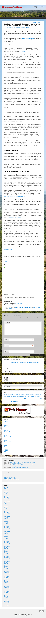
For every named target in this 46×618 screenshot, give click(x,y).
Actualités (17, 307)
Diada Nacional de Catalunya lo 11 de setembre (12, 474)
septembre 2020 (7, 576)
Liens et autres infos (8, 436)
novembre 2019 (7, 588)
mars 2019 (6, 598)
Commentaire (7, 322)
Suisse (28, 401)
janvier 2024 (6, 526)
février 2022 (6, 555)
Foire (7, 396)
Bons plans (21, 307)
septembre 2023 (7, 531)
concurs (28, 394)
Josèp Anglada (32, 396)
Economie (6, 430)
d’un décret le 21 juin (23, 51)
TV (32, 401)
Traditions (6, 450)
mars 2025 (6, 508)
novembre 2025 (7, 498)
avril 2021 (6, 567)
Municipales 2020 (7, 441)
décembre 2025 (7, 497)
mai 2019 (6, 596)
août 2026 (6, 487)
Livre (5, 437)
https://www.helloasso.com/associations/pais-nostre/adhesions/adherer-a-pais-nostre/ (23, 362)
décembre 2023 (7, 527)
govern (19, 396)
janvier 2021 (6, 571)
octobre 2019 (6, 590)
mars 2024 (6, 523)
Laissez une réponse (25, 27)
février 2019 (6, 600)
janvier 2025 (6, 511)
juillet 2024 (6, 518)
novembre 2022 (7, 543)
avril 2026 (6, 492)
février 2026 (6, 494)
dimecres (37, 394)
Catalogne (22, 394)
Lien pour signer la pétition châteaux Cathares (20, 467)
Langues (5, 435)
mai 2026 (6, 491)
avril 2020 (6, 582)
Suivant (40, 22)
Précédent (35, 22)
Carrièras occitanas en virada (9, 477)
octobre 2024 (6, 514)
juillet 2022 (6, 548)
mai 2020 (6, 581)
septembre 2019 (7, 591)
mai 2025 (6, 506)
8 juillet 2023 (5, 394)
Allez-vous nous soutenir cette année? (14, 217)
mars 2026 (6, 493)
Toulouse (30, 401)
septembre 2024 (7, 516)
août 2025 (6, 502)
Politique (30, 307)
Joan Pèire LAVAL (16, 27)
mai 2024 (6, 521)
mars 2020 (6, 583)
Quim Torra (19, 401)
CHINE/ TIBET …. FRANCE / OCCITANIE (11, 479)
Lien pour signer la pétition (16, 463)
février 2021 (6, 570)
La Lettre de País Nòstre (8, 434)
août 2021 (6, 562)
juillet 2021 (6, 563)
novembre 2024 (7, 513)
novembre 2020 (7, 573)
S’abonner (6, 261)
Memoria (5, 440)
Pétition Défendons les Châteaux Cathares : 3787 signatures (23, 464)
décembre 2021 (7, 557)
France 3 (11, 396)
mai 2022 (6, 551)
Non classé (6, 442)
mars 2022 (6, 553)
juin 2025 (6, 504)
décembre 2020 (7, 572)
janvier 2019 (6, 601)
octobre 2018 (6, 605)
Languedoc (38, 396)
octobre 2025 (6, 499)
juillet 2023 (6, 533)
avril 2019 (6, 597)
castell (19, 394)
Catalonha (25, 394)
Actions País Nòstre (7, 421)
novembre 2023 (7, 528)
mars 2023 (6, 538)
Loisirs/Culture (6, 439)
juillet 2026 (6, 488)
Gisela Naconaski (15, 396)
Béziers (11, 394)
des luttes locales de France (27, 38)
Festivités (6, 432)
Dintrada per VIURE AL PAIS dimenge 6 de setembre (13, 476)
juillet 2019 (6, 593)
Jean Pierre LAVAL (27, 396)
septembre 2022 (7, 546)
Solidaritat (6, 449)
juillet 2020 (6, 578)
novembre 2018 (7, 603)
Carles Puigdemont (15, 394)
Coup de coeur (6, 426)
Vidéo (5, 451)
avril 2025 (6, 507)
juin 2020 (6, 580)
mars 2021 (6, 568)
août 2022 (6, 547)
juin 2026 (6, 489)
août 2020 (6, 577)
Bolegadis (8, 394)
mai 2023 (6, 536)
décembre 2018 (7, 602)
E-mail (6, 345)
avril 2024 (6, 522)
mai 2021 (6, 566)
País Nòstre (6, 444)
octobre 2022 (6, 545)
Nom (6, 339)
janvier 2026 (6, 496)
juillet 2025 (6, 503)
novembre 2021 (7, 558)
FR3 (9, 396)
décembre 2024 (7, 512)
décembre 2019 (7, 587)
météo (25, 398)
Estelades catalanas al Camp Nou (10, 478)
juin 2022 (6, 550)
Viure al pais (35, 401)
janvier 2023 (6, 541)
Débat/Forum (26, 307)
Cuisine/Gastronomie (8, 427)
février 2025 (6, 509)
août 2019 (6, 592)
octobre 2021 (6, 560)
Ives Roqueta (22, 396)
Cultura (34, 394)
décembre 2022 (7, 542)
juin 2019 (6, 595)
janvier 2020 (6, 586)
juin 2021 (6, 565)
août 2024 (6, 517)
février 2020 (6, 585)
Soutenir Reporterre (8, 249)
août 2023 (6, 532)
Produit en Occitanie (8, 446)
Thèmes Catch (28, 615)
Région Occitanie (23, 401)
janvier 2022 (6, 556)
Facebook (5, 379)
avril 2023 (6, 537)
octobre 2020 (6, 575)
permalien (10, 308)
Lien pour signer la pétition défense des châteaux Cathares (21, 466)
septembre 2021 (7, 561)
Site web (6, 351)
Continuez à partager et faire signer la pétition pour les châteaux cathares (22, 462)
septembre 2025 (7, 501)
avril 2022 (6, 552)
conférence (31, 394)
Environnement (7, 431)
